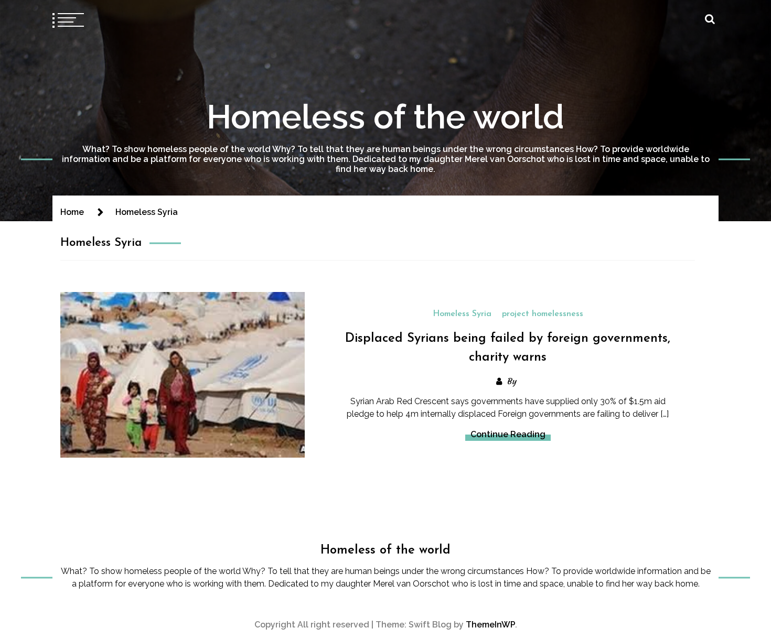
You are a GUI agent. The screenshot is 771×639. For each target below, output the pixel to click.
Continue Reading (507, 434)
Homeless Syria (462, 314)
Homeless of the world (385, 116)
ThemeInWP (490, 625)
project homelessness (542, 314)
